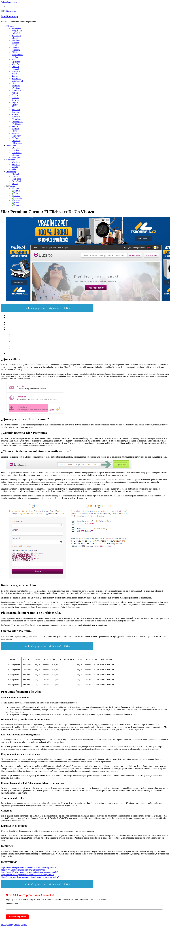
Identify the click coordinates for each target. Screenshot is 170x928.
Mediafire (16, 64)
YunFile (15, 114)
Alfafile (15, 52)
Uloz (14, 83)
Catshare (15, 97)
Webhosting (11, 172)
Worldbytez (16, 124)
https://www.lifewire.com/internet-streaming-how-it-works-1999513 (29, 872)
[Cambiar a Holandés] (17, 198)
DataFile (15, 47)
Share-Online (17, 54)
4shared (15, 76)
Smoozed (16, 148)
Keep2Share (17, 31)
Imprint (24, 924)
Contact (17, 924)
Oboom (15, 38)
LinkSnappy (17, 152)
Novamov (16, 164)
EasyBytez (16, 157)
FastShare (16, 86)
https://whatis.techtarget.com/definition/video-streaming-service (27, 874)
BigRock (15, 174)
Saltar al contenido (9, 2)
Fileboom (16, 50)
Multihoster (11, 145)
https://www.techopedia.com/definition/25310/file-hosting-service (28, 867)
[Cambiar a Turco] (15, 203)
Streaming (10, 160)
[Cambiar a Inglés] (15, 188)
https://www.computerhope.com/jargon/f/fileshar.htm (23, 870)
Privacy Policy (7, 924)
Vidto (14, 169)
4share (14, 74)
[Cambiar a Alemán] (16, 191)
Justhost (15, 176)
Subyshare (16, 100)
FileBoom (16, 138)
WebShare (16, 88)
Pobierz (15, 95)
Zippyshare (16, 90)
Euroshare (16, 117)
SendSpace (16, 78)
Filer (14, 107)
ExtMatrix (16, 109)
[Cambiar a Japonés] (16, 205)
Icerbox (15, 126)
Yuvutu (15, 167)
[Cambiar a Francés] (16, 193)
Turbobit (15, 43)
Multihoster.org (9, 16)
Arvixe (15, 183)
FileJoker (15, 57)
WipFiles (15, 129)
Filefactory (16, 35)
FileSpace (16, 71)
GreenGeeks (17, 181)
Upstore (15, 105)
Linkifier (15, 150)
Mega (14, 59)
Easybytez (16, 133)
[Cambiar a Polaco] (16, 200)
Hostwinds (16, 179)
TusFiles (15, 112)
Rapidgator (16, 28)
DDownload (17, 143)
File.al (14, 45)
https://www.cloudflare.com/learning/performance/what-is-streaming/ (30, 877)
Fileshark (15, 69)
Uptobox (15, 66)
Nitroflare (16, 40)
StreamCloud (17, 81)
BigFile (15, 102)
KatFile (15, 93)
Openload (16, 62)
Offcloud (15, 155)
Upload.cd (16, 140)
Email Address (12, 904)
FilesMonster (17, 119)
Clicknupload (17, 121)
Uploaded (16, 33)
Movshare (16, 162)
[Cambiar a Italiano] (16, 195)
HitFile (15, 131)
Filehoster (10, 26)
